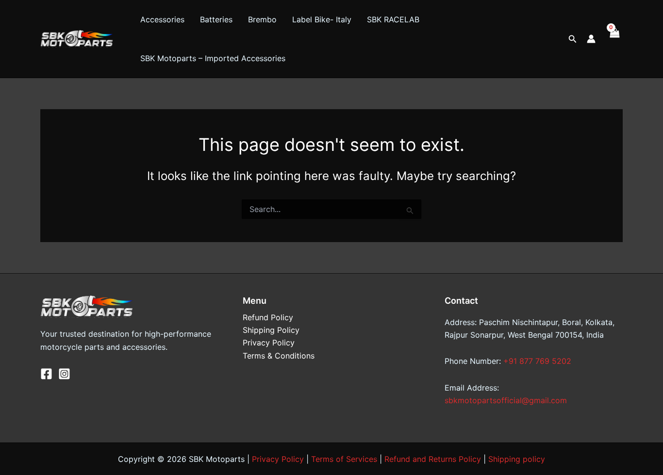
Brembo (262, 19)
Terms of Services (344, 459)
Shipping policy (516, 459)
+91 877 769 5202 (537, 361)
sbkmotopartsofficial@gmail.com (506, 400)
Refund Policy (268, 317)
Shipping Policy (271, 330)
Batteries (216, 19)
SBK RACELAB (393, 19)
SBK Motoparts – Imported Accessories (212, 58)
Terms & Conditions (279, 355)
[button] (572, 39)
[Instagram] (64, 374)
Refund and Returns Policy (432, 459)
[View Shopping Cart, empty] (614, 39)
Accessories (162, 19)
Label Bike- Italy (321, 19)
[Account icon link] (591, 38)
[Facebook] (46, 374)
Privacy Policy (269, 342)
